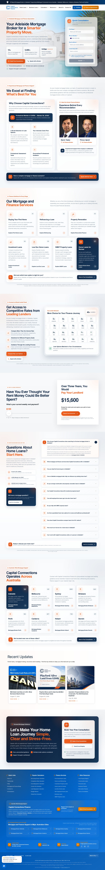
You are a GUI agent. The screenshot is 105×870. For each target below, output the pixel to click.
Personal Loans (82, 783)
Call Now (78, 7)
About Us (61, 7)
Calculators (44, 7)
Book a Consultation (83, 791)
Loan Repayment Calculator (37, 789)
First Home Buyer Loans (60, 778)
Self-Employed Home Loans (61, 791)
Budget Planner (34, 791)
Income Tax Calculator (36, 786)
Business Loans (33, 7)
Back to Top (93, 855)
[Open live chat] (4, 866)
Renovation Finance (83, 789)
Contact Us (68, 7)
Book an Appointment (91, 7)
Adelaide (27, 2)
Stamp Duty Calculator (36, 794)
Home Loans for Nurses (60, 786)
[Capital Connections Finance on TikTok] (81, 846)
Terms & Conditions (19, 855)
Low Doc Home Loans (60, 789)
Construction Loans (83, 781)
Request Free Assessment (69, 413)
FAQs (8, 783)
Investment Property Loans (61, 783)
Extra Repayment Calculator (37, 783)
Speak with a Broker (35, 61)
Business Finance (82, 786)
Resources (53, 7)
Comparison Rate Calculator (37, 781)
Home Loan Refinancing (60, 781)
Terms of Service (64, 867)
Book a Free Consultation (86, 277)
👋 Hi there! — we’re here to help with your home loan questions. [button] (12, 859)
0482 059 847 (64, 845)
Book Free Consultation (16, 61)
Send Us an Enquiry (79, 746)
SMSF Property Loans (60, 796)
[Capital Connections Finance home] (12, 7)
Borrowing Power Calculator (37, 778)
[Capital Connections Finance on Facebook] (88, 846)
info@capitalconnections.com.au (88, 843)
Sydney (86, 2)
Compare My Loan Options (15, 353)
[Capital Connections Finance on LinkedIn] (85, 846)
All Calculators (10, 791)
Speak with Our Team (87, 176)
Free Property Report (83, 778)
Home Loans (23, 7)
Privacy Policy (9, 855)
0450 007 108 (45, 845)
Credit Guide (28, 855)
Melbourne (65, 2)
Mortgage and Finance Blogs (14, 786)
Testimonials (10, 781)
